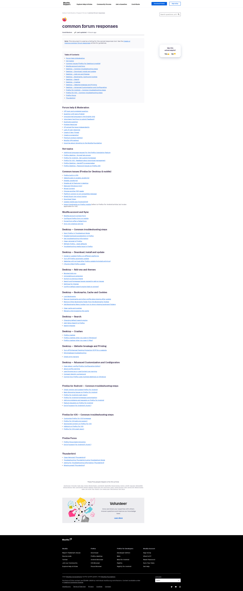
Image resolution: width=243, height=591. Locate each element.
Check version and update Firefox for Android (81, 390)
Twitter (65, 560)
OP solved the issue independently (77, 127)
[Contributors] (64, 19)
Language (158, 577)
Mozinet (86, 487)
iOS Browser (95, 563)
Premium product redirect (73, 138)
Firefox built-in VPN (71, 175)
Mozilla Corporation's (74, 577)
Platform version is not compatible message (80, 194)
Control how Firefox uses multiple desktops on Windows (85, 377)
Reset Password (149, 560)
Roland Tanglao (115, 485)
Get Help (146, 566)
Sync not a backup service (73, 224)
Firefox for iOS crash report (74, 429)
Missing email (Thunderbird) (74, 465)
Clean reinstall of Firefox (73, 241)
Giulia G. (97, 489)
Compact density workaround (75, 374)
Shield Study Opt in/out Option (75, 196)
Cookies (99, 586)
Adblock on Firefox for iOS (73, 426)
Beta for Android (123, 560)
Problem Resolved (70, 124)
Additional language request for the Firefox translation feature (87, 152)
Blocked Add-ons (70, 273)
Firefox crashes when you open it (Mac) (78, 340)
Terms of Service (79, 586)
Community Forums (104, 4)
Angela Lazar (106, 489)
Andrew (122, 485)
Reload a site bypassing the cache (76, 311)
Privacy (91, 586)
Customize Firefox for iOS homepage (77, 418)
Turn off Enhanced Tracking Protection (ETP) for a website (85, 350)
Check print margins (71, 357)
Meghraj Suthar (139, 487)
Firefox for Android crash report (75, 395)
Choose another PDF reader (74, 191)
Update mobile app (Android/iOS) (76, 202)
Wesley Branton (119, 487)
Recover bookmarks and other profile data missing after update (87, 299)
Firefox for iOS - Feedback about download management (84, 160)
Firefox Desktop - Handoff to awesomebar (79, 163)
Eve (101, 489)
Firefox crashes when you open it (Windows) (80, 338)
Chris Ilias (74, 485)
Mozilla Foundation (108, 577)
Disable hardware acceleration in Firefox (79, 236)
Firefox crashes (69, 335)
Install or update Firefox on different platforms (81, 256)
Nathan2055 (139, 485)
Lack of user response (72, 130)
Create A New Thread (71, 132)
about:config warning (72, 369)
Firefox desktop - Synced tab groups (77, 155)
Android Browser (97, 560)
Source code (66, 556)
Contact (108, 586)
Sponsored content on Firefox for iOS (78, 424)
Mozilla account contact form (75, 216)
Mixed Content (69, 188)
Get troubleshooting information (76, 238)
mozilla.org (66, 586)
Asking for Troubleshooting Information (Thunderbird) (84, 463)
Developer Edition (123, 553)
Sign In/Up (175, 3)
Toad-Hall (132, 485)
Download (94, 553)
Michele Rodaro (93, 485)
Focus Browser (96, 566)
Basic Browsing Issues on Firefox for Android (80, 392)
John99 (127, 485)
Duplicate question (71, 122)
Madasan (90, 487)
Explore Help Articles (84, 4)
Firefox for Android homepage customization (80, 398)
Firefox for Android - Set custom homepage (80, 158)
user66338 (101, 485)
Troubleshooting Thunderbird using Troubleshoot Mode (84, 460)
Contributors (71, 13)
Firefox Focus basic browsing (75, 442)
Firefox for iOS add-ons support (75, 421)
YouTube (176, 587)
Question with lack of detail (74, 114)
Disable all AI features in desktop (76, 183)
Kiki (102, 487)
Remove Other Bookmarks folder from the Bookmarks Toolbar (86, 302)
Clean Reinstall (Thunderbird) (74, 457)
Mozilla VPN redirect (71, 140)
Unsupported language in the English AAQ (79, 116)
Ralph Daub (97, 487)
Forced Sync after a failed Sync (75, 221)
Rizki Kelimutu (114, 489)
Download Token (70, 199)
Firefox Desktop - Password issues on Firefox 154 (82, 166)
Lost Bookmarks (70, 296)
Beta (118, 556)
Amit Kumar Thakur (108, 487)
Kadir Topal (80, 485)
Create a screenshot (71, 135)
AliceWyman (67, 485)
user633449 (79, 487)
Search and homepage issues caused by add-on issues (84, 281)
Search (178, 14)
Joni (86, 489)
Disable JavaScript (71, 181)
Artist (89, 489)
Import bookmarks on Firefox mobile (77, 204)
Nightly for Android (124, 566)
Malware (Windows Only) (73, 186)
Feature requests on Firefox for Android (78, 403)
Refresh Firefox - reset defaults (75, 244)
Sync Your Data (148, 563)
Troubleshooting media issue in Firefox (78, 246)
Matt (74, 487)
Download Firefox (159, 3)
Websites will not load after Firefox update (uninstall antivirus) (87, 261)
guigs (83, 489)
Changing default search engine (75, 320)
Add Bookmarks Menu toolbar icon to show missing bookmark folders (90, 304)
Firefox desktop (96, 556)
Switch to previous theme (73, 279)
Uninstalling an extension (73, 276)
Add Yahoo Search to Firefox (74, 323)
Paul (93, 489)
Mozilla (67, 539)
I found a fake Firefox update (74, 264)
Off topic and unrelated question (76, 111)
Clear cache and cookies (73, 308)
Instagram (180, 587)
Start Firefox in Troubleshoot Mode (77, 233)
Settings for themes (71, 284)
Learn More (118, 518)
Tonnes (86, 485)
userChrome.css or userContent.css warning (80, 371)
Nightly (119, 563)
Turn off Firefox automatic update (76, 259)
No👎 (173, 54)
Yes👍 (167, 54)
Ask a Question (121, 4)
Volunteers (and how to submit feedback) (79, 119)
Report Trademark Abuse (71, 553)
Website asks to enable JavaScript (76, 178)
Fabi (120, 489)
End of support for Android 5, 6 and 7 (77, 405)
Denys (123, 489)
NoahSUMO (108, 485)
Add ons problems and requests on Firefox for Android (84, 400)
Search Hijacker (69, 326)
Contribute (136, 4)
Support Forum (82, 13)
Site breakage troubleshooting (75, 353)
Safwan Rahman (67, 487)
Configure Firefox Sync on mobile (76, 218)
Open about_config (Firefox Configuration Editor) (82, 366)
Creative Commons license (73, 582)
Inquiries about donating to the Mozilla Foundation (83, 143)
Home (64, 13)
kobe (125, 487)
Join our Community (69, 563)
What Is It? (147, 556)
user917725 (130, 487)
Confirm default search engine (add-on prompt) (81, 287)
